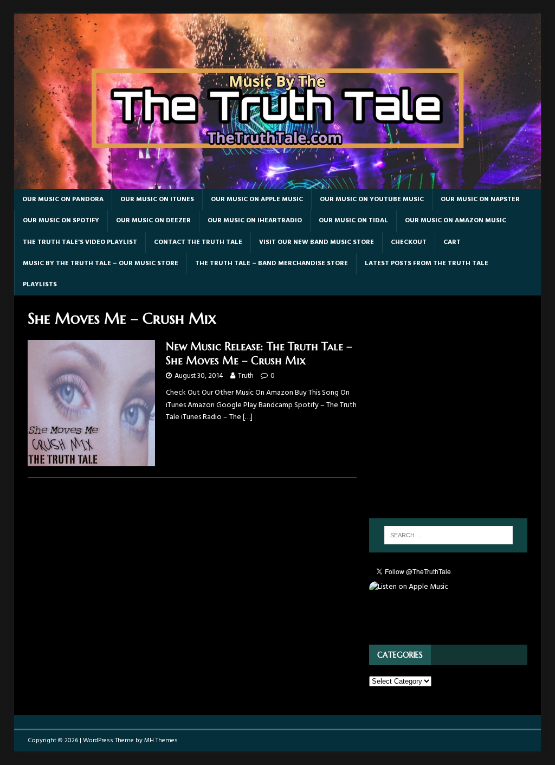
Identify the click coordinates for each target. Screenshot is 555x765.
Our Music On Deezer (153, 220)
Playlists (40, 284)
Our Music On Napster (480, 199)
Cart (452, 242)
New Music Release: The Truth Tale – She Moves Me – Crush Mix (259, 354)
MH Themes (161, 740)
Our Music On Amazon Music (455, 220)
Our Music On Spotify (61, 220)
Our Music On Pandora (63, 199)
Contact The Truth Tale (198, 242)
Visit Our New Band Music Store (316, 242)
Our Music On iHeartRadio (255, 220)
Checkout (409, 242)
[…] (248, 417)
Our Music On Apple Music (257, 199)
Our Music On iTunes (157, 199)
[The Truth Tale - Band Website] (277, 183)
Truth (246, 376)
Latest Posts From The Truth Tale (426, 263)
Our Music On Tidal (353, 220)
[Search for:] (448, 535)
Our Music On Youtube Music (372, 199)
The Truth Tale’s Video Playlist (80, 242)
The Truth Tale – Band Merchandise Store (271, 263)
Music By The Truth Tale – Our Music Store (100, 263)
